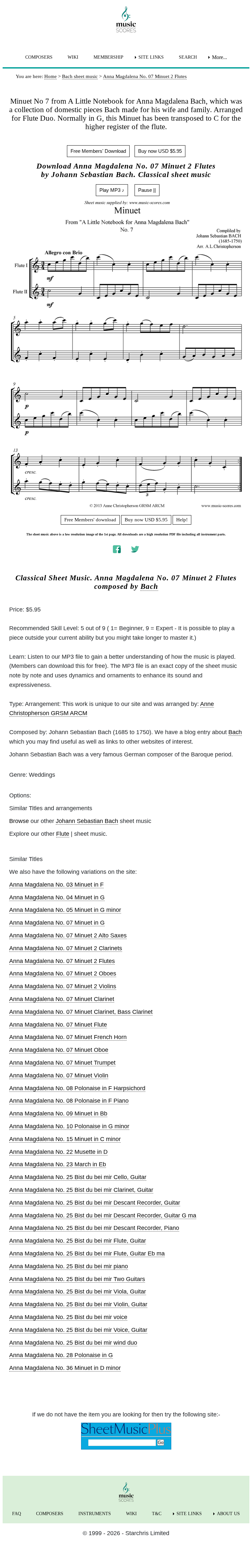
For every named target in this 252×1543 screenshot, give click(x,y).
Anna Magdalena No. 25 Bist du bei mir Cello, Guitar (77, 1177)
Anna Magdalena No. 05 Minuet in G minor (65, 910)
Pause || (147, 190)
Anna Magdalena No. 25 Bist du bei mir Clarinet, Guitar (81, 1190)
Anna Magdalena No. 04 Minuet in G (57, 897)
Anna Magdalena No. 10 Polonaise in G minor (69, 1126)
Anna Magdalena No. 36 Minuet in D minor (65, 1368)
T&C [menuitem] (156, 1513)
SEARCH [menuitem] (188, 57)
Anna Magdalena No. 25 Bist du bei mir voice (68, 1317)
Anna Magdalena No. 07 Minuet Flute (58, 1024)
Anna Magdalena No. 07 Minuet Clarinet (61, 999)
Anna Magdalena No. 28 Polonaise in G (61, 1355)
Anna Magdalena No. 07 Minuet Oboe (58, 1050)
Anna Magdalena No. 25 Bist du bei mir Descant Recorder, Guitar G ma (102, 1215)
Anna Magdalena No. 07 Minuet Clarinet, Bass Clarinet (81, 1012)
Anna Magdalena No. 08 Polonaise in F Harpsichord (77, 1088)
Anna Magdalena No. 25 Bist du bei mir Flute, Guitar (77, 1240)
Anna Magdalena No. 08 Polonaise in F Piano (69, 1100)
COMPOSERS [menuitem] (38, 57)
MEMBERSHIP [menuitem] (108, 57)
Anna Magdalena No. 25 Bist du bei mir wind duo (73, 1342)
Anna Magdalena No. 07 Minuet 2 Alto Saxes (68, 935)
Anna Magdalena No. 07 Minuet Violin (58, 1075)
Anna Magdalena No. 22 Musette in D (58, 1152)
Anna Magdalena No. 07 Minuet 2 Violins (62, 986)
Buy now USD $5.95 (160, 151)
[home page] (126, 19)
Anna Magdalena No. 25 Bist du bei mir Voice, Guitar (78, 1330)
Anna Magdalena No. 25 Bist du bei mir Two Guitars (77, 1279)
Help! (182, 519)
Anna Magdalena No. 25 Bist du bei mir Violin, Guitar (78, 1304)
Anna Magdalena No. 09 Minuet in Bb (58, 1113)
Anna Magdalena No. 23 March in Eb (57, 1164)
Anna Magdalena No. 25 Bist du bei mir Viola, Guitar (77, 1291)
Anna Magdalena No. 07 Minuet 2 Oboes (62, 973)
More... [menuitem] (219, 57)
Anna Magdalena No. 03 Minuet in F (56, 884)
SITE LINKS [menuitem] (151, 57)
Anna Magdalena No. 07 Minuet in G (57, 922)
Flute (62, 834)
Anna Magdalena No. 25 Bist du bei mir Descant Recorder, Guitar (94, 1202)
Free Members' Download (98, 151)
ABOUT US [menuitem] (228, 1513)
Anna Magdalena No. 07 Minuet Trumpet (62, 1062)
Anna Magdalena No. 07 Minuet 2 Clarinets (65, 948)
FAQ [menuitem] (16, 1513)
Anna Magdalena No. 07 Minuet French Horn (68, 1037)
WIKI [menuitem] (73, 57)
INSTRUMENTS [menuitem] (94, 1513)
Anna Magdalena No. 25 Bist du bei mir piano (68, 1266)
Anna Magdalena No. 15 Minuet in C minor (65, 1139)
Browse (19, 821)
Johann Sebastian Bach (87, 821)
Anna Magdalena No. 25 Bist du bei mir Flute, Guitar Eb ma (87, 1253)
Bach (149, 586)
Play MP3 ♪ (111, 190)
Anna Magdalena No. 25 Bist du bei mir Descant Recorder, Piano (94, 1228)
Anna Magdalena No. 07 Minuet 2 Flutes (62, 961)
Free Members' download (90, 519)
